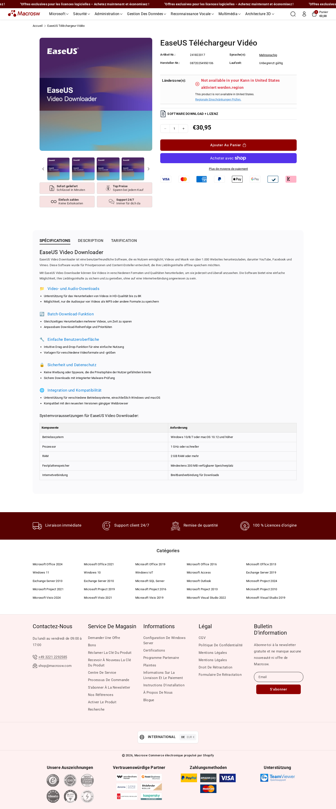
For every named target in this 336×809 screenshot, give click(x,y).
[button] (59, 14)
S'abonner (278, 689)
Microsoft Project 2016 (150, 589)
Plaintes (149, 665)
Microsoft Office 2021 (99, 564)
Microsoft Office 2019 (150, 564)
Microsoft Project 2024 (261, 581)
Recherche (96, 709)
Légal (205, 626)
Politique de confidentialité (221, 645)
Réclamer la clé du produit (110, 653)
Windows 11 (41, 572)
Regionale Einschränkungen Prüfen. (218, 99)
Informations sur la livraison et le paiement (163, 675)
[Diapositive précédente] (43, 169)
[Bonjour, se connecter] (304, 14)
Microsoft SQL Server (149, 581)
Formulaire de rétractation (220, 675)
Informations (159, 626)
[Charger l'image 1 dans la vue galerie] (58, 168)
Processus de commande (108, 680)
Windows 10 (92, 572)
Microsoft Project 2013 (202, 589)
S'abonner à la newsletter (109, 687)
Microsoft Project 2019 (99, 589)
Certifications (154, 650)
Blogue (148, 700)
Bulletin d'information (270, 629)
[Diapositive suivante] (148, 169)
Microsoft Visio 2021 (98, 597)
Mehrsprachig (268, 55)
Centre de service (102, 673)
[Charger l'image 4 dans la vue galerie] (133, 168)
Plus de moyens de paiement (228, 168)
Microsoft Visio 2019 (149, 597)
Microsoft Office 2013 (261, 564)
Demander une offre (104, 638)
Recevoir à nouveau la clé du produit (109, 662)
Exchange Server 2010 (99, 581)
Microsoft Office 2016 (202, 564)
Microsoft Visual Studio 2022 (206, 597)
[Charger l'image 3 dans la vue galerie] (108, 168)
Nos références (100, 695)
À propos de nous (158, 692)
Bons (92, 645)
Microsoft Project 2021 (48, 589)
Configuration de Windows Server (164, 640)
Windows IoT (144, 572)
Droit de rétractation (215, 667)
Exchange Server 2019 (261, 572)
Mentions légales (213, 653)
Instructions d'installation (163, 685)
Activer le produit (102, 702)
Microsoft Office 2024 (48, 564)
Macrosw (141, 755)
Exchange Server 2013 (48, 581)
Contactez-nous (52, 626)
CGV (202, 638)
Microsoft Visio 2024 (47, 597)
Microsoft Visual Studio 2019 (265, 597)
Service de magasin (112, 626)
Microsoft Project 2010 (261, 589)
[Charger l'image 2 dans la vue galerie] (83, 168)
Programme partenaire (161, 658)
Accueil (38, 25)
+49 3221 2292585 (52, 657)
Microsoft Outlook (199, 581)
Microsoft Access (199, 572)
